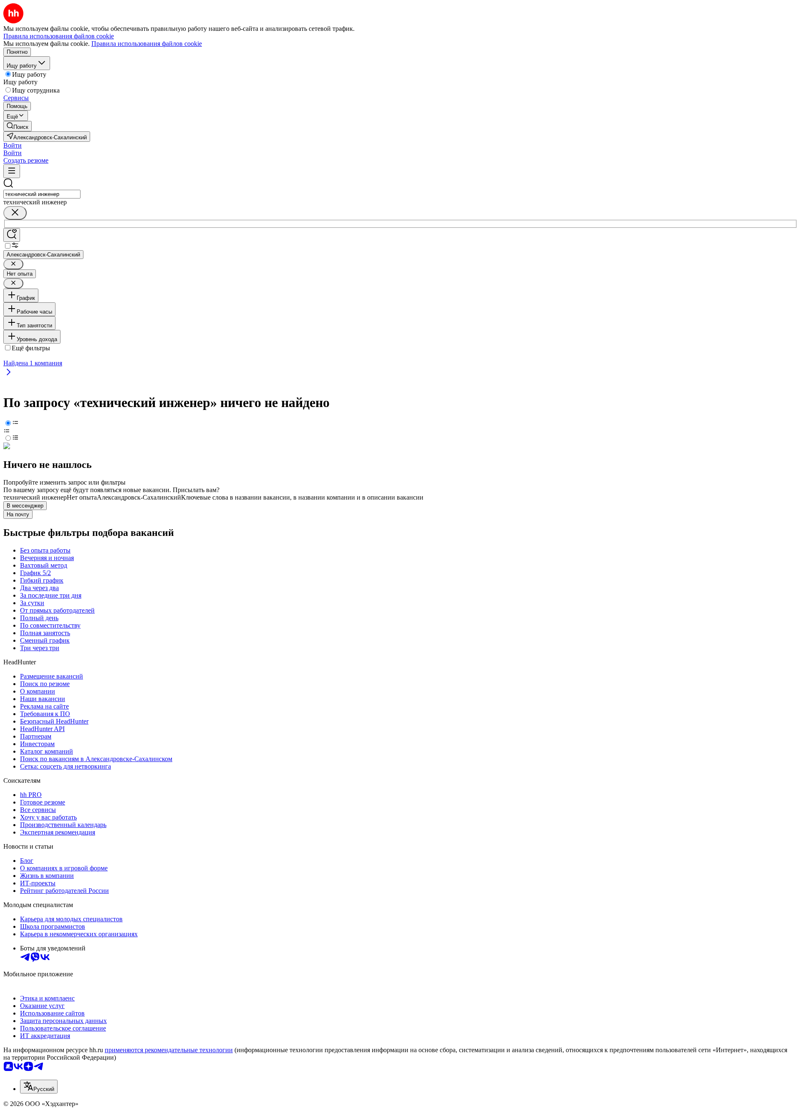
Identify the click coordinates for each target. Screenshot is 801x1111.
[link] (17, 126)
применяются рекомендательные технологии (169, 1049)
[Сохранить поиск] (11, 235)
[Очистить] (15, 213)
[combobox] (42, 194)
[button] (12, 145)
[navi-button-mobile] (11, 171)
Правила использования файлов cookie (146, 43)
